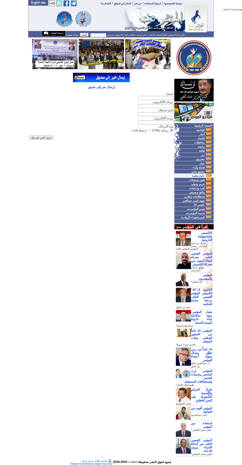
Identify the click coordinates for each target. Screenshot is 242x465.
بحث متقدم (71, 34)
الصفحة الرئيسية (203, 125)
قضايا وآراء (199, 167)
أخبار (202, 134)
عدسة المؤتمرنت (195, 213)
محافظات (199, 142)
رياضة (201, 146)
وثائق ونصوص (197, 192)
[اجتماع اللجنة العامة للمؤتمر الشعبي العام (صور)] (148, 53)
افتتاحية (200, 130)
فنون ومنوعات (197, 179)
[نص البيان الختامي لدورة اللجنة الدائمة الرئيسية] (55, 53)
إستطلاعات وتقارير (194, 196)
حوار (202, 163)
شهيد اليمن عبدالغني (193, 200)
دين (203, 154)
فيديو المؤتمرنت (196, 208)
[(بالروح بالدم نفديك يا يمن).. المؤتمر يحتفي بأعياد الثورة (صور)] (101, 53)
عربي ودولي (198, 184)
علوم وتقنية (198, 175)
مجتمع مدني (198, 171)
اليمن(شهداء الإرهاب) (193, 217)
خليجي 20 (199, 204)
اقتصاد (201, 138)
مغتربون (200, 159)
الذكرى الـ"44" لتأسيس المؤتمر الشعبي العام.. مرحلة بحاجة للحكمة (201, 297)
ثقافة (202, 150)
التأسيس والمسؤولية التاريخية (205, 236)
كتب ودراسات (197, 188)
